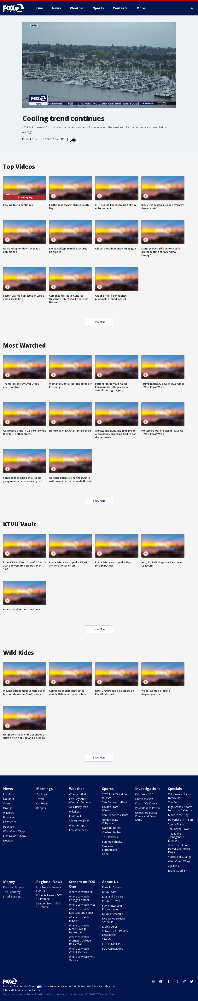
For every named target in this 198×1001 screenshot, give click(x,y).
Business (8, 817)
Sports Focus (176, 824)
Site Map (107, 939)
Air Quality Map (78, 807)
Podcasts (9, 826)
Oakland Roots (111, 828)
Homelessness (144, 799)
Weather (76, 788)
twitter (192, 981)
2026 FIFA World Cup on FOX (115, 795)
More (141, 8)
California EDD (144, 794)
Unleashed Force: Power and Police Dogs (146, 816)
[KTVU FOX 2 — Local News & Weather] (16, 8)
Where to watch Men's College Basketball (79, 929)
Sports (108, 788)
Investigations (147, 788)
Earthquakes (76, 816)
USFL (105, 854)
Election (8, 840)
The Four (173, 802)
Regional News (49, 881)
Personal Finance (14, 887)
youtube (161, 981)
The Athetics (110, 837)
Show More (99, 322)
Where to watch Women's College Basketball (80, 940)
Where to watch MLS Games (82, 958)
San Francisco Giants (115, 815)
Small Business (12, 896)
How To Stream (112, 887)
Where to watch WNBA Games (79, 950)
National (8, 799)
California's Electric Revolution (179, 795)
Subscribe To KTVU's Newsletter (115, 933)
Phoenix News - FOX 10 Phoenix (49, 897)
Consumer (9, 822)
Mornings (44, 788)
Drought (8, 808)
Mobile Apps (110, 926)
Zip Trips (41, 794)
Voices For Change (179, 856)
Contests (41, 803)
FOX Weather (77, 830)
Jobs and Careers (112, 896)
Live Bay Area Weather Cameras (80, 800)
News (8, 788)
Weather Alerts (78, 794)
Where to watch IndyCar (79, 919)
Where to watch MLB (82, 904)
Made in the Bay (178, 815)
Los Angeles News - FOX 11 (48, 888)
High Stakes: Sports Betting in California (180, 808)
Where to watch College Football (79, 898)
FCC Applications (112, 948)
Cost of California (146, 803)
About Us (110, 881)
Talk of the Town (178, 829)
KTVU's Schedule (112, 914)
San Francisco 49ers (114, 802)
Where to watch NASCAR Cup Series (81, 910)
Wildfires (8, 812)
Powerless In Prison (147, 808)
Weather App (77, 825)
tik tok (184, 981)
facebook (169, 981)
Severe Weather (79, 821)
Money (9, 881)
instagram (176, 981)
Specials (175, 788)
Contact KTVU (111, 901)
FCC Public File (111, 944)
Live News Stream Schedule (113, 920)
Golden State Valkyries (110, 821)
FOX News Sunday (14, 836)
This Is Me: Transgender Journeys (176, 837)
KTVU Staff (109, 892)
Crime (6, 803)
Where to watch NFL (82, 892)
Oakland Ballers (112, 832)
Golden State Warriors (110, 808)
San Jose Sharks (112, 841)
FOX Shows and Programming (112, 907)
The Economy (11, 892)
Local (6, 794)
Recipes (41, 808)
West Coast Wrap (14, 831)
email (153, 981)
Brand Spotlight (177, 870)
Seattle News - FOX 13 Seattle (48, 905)
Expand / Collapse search (192, 8)
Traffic (40, 799)
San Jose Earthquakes (110, 848)
